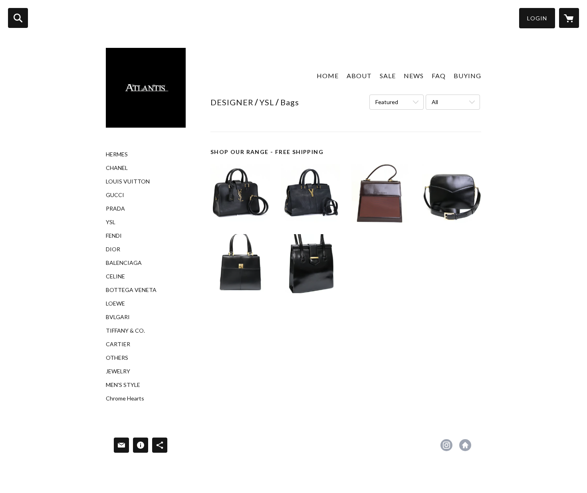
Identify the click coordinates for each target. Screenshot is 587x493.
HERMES (117, 154)
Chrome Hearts (125, 398)
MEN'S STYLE (123, 385)
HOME (328, 75)
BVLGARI (118, 317)
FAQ (439, 75)
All (435, 102)
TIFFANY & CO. (125, 330)
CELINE (115, 276)
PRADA (115, 208)
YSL (110, 222)
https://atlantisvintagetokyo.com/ (465, 445)
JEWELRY (118, 371)
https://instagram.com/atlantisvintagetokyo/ (446, 445)
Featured (386, 102)
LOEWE (115, 303)
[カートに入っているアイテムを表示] (569, 18)
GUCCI (115, 195)
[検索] (18, 18)
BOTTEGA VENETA (131, 290)
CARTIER (118, 344)
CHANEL (117, 168)
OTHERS (117, 358)
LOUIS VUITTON (128, 181)
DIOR (113, 249)
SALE (388, 75)
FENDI (114, 236)
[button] (537, 18)
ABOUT (359, 75)
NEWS (414, 75)
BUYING (467, 75)
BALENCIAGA (124, 263)
